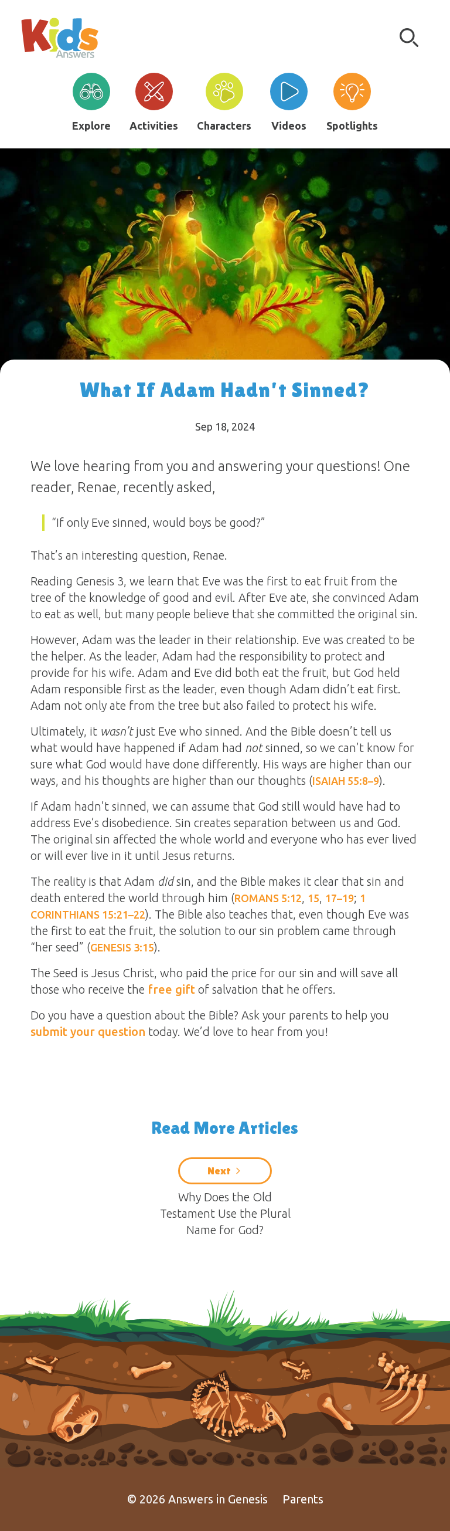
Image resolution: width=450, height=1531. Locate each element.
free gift (171, 989)
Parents (302, 1499)
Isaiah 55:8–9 (345, 781)
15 (313, 898)
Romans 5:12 (268, 898)
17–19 (339, 898)
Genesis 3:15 (122, 947)
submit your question (87, 1031)
